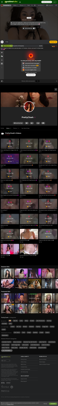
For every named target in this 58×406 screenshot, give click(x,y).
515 (22, 242)
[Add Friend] (38, 123)
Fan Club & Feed (25, 128)
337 (22, 257)
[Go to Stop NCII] (5, 391)
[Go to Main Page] (11, 2)
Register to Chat (30, 74)
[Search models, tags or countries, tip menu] (56, 5)
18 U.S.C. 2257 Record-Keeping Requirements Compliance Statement (15, 397)
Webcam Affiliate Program (44, 364)
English (4, 360)
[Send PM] (43, 123)
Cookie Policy (10, 404)
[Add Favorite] (2, 41)
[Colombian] (10, 321)
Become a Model (42, 359)
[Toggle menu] (2, 2)
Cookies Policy (24, 366)
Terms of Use (23, 361)
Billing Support (24, 381)
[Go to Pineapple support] (11, 387)
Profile (2, 128)
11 (41, 197)
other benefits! (33, 72)
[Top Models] (20, 2)
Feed (28, 5)
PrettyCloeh (4, 317)
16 (41, 242)
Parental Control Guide (25, 369)
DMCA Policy (23, 364)
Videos (15, 5)
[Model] (55, 89)
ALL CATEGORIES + (7, 350)
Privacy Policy (24, 359)
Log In (54, 1)
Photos (23, 5)
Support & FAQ (24, 378)
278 (3, 257)
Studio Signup (42, 361)
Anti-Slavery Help (24, 371)
